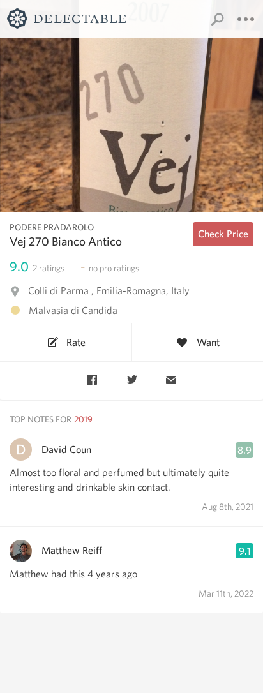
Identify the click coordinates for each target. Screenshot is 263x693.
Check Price (223, 234)
